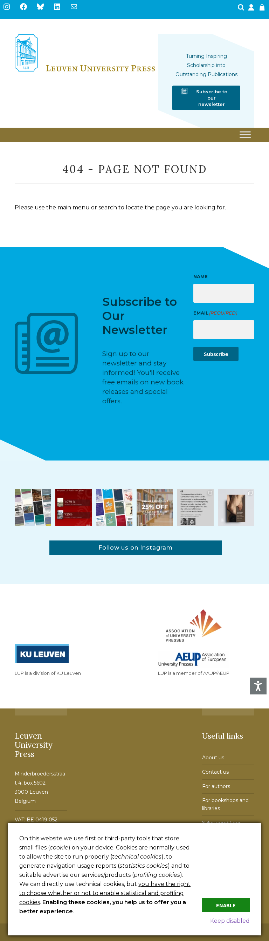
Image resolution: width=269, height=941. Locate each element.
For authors (216, 786)
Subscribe (216, 353)
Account (251, 9)
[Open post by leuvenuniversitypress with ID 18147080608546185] (114, 507)
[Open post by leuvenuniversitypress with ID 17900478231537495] (236, 507)
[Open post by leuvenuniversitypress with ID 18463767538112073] (73, 507)
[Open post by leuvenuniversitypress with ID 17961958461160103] (195, 507)
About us (213, 757)
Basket (263, 9)
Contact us (215, 772)
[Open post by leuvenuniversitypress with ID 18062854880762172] (33, 507)
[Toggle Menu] (245, 135)
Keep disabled (230, 921)
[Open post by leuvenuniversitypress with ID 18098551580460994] (155, 507)
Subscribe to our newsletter (211, 98)
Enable (226, 905)
